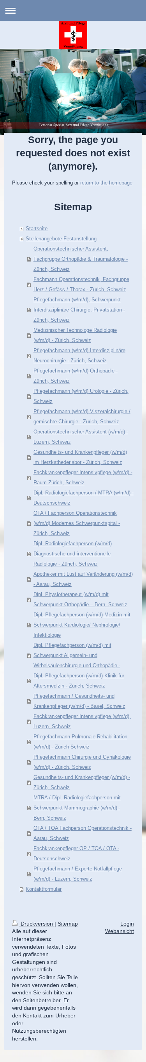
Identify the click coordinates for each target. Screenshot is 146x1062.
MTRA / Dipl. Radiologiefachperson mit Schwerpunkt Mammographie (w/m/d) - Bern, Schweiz (77, 808)
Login (127, 924)
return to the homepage (106, 183)
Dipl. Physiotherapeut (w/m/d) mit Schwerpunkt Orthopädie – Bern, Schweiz (80, 599)
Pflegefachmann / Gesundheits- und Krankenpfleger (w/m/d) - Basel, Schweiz (79, 701)
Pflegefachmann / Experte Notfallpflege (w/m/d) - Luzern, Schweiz (77, 874)
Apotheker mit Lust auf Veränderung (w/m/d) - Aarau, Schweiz (83, 579)
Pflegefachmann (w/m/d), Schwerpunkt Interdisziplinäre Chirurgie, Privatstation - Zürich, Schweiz (79, 310)
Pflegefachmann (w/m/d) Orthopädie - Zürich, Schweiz (75, 376)
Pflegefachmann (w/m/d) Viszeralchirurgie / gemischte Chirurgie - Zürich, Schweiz (81, 416)
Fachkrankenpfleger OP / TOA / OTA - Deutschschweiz (76, 853)
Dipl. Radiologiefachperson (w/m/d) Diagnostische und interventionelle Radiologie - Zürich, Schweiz (72, 554)
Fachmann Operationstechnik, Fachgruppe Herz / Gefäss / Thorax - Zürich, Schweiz (81, 284)
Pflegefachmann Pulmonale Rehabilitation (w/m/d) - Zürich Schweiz (80, 742)
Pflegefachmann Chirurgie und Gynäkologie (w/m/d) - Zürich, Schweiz (82, 762)
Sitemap (68, 924)
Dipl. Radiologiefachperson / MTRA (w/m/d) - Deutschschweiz (83, 498)
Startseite (36, 228)
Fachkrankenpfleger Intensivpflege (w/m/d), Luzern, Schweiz (82, 721)
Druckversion (37, 924)
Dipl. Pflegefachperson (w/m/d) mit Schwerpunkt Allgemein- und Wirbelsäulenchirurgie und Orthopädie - (76, 655)
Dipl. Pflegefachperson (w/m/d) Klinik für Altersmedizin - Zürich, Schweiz (78, 681)
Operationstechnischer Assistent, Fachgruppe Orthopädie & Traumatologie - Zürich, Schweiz (80, 259)
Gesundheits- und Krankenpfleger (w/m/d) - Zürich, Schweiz (81, 782)
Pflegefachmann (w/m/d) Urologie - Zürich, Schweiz (80, 396)
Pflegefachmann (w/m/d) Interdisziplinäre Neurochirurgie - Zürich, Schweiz (79, 355)
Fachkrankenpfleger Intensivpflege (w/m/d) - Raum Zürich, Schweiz (82, 477)
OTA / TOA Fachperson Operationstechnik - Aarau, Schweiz (82, 833)
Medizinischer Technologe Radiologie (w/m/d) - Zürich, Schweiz (75, 335)
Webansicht (119, 931)
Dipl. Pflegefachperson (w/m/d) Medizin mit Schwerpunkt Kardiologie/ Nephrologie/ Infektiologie (81, 625)
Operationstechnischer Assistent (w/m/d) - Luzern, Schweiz (80, 437)
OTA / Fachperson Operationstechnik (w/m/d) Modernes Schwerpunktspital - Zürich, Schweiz (76, 523)
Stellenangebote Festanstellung (61, 239)
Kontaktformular (44, 889)
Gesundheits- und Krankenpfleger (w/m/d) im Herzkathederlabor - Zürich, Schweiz (80, 457)
